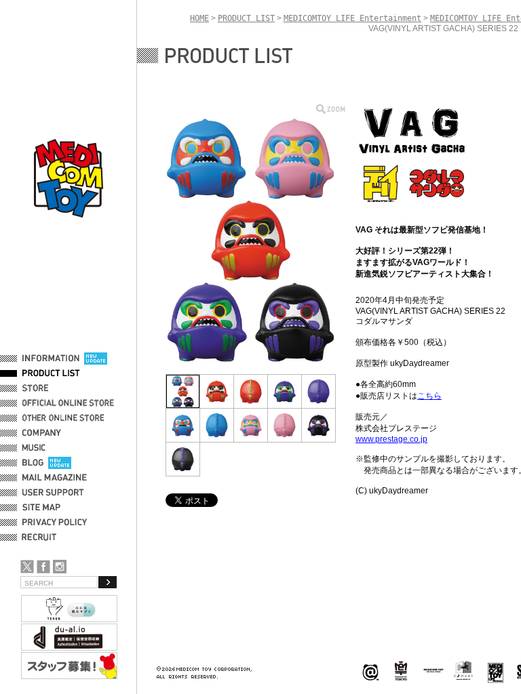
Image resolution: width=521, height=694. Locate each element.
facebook (43, 566)
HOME (199, 18)
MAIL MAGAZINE (54, 478)
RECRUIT (42, 537)
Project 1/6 (401, 671)
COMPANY (42, 433)
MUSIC (36, 448)
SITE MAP (41, 508)
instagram (59, 566)
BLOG (32, 463)
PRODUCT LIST (51, 373)
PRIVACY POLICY (54, 522)
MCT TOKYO (433, 670)
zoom (330, 109)
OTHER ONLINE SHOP (64, 418)
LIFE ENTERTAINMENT (495, 671)
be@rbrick (370, 671)
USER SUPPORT (53, 493)
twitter (27, 566)
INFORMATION (50, 358)
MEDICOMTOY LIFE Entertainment (352, 18)
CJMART (463, 670)
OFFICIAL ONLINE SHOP (69, 403)
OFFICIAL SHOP (52, 388)
